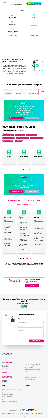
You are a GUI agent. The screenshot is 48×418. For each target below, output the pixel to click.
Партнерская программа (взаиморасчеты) (10, 401)
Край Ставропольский (17, 4)
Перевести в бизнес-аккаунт (30, 379)
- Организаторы (7, 245)
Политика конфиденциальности (19, 416)
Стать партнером (5, 398)
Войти (32, 285)
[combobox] (8, 93)
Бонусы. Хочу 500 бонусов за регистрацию (32, 369)
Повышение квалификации (22, 137)
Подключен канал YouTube (7, 396)
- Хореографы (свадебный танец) (8, 239)
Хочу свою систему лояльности (8, 392)
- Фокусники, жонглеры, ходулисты (39, 237)
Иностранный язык (20, 135)
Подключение (27, 388)
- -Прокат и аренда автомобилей (8, 227)
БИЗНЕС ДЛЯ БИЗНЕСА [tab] (24, 204)
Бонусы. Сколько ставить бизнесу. (8, 399)
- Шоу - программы (38, 244)
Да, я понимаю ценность (16, 118)
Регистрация (15, 284)
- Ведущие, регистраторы (7, 242)
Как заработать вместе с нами (30, 377)
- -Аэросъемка (7, 223)
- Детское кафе (22, 233)
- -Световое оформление (6, 235)
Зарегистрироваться (34, 35)
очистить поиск (21, 130)
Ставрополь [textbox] (18, 93)
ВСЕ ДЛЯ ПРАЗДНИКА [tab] (14, 200)
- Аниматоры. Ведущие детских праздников (23, 226)
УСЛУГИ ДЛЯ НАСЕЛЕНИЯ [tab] (32, 200)
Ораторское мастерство (8, 137)
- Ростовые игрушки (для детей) (23, 245)
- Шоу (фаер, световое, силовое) (38, 241)
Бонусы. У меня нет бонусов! (30, 371)
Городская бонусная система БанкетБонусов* (10, 388)
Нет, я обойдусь (32, 118)
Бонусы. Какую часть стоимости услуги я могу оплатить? (35, 375)
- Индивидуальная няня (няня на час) (24, 236)
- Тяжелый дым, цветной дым (39, 229)
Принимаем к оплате (14, 410)
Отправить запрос (36, 340)
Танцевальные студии (7, 140)
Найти (42, 92)
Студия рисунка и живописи (37, 137)
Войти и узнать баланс (13, 35)
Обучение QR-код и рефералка (8, 394)
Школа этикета (19, 140)
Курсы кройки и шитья (31, 135)
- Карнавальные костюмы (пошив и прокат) (23, 241)
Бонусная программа (29, 367)
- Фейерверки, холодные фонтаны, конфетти (38, 233)
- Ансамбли (36, 223)
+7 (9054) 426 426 (8, 362)
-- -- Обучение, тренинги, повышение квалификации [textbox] (8, 93)
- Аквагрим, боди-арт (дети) (23, 223)
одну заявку (8, 70)
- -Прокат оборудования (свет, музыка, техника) (8, 231)
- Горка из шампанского (39, 226)
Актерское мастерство (8, 135)
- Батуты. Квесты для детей (23, 230)
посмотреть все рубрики (8, 142)
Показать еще (22, 248)
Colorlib (23, 413)
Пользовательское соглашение (29, 416)
